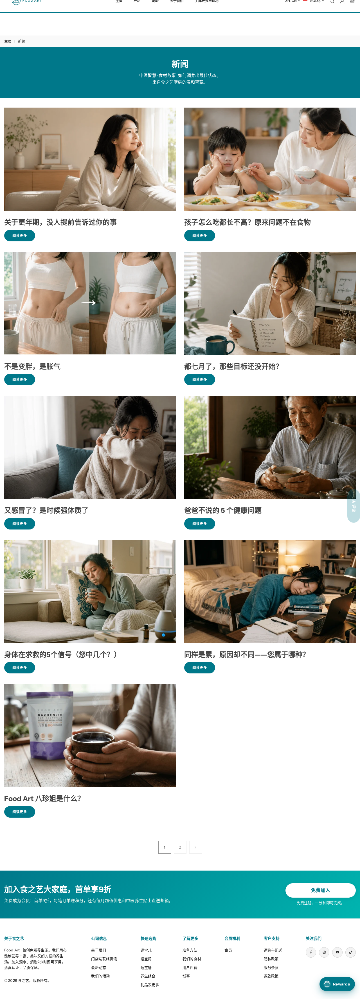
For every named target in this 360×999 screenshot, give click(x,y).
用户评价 (190, 967)
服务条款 (271, 967)
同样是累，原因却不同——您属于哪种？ (246, 654)
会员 (228, 950)
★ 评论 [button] (353, 505)
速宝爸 (146, 967)
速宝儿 (146, 950)
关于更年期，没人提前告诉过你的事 (60, 222)
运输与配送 (273, 950)
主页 (8, 41)
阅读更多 (23, 237)
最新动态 (98, 967)
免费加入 (320, 890)
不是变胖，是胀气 (32, 366)
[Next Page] (195, 847)
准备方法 (190, 950)
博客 (186, 976)
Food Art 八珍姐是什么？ (44, 798)
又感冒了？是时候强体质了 (46, 510)
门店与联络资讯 (104, 958)
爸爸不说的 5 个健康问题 (223, 510)
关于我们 (98, 950)
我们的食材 (192, 958)
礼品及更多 (150, 984)
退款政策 (271, 976)
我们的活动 (100, 976)
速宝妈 (146, 958)
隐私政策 (271, 958)
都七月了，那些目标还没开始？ (233, 366)
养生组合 (148, 976)
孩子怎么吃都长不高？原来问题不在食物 (247, 222)
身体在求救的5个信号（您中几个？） (62, 654)
